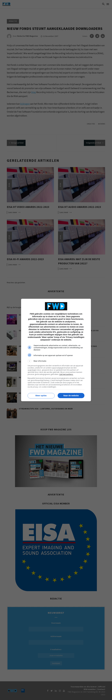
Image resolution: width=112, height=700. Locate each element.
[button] (56, 361)
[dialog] (56, 350)
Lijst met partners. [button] (66, 374)
